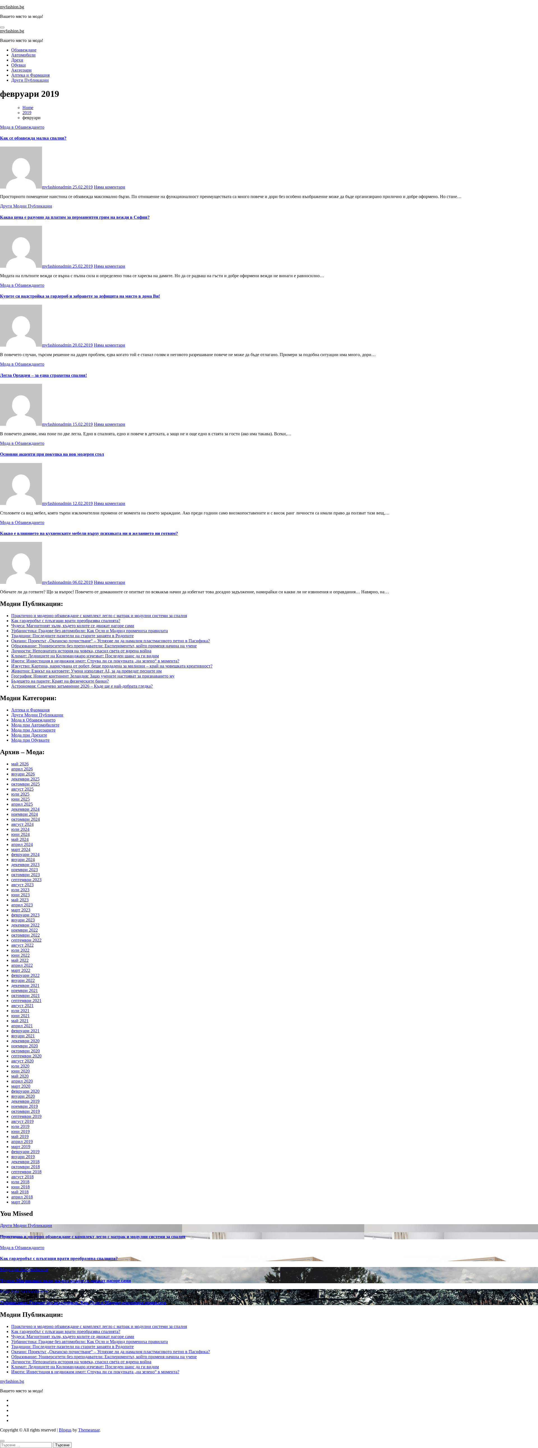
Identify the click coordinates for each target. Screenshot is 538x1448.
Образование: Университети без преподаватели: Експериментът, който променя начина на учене (104, 645)
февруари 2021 (25, 1030)
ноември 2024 (24, 814)
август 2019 (22, 1121)
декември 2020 (25, 1040)
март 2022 (20, 970)
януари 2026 (23, 774)
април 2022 (22, 965)
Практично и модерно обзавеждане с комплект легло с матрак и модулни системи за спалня (99, 615)
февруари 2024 (25, 854)
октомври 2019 (25, 1111)
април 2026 (22, 769)
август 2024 (22, 824)
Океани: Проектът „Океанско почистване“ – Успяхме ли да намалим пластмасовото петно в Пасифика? (110, 640)
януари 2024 (23, 859)
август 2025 (22, 789)
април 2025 (22, 804)
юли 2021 (20, 1010)
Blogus (65, 1430)
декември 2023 (25, 864)
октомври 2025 (25, 784)
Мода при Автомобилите (35, 725)
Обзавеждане (23, 50)
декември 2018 (25, 1161)
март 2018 (20, 1202)
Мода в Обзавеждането (22, 127)
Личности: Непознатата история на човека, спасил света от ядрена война (81, 650)
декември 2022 (25, 925)
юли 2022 (20, 950)
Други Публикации (30, 80)
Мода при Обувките (30, 740)
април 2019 (22, 1141)
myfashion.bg (12, 6)
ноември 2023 (24, 869)
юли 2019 (20, 1126)
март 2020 (20, 1086)
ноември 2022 (24, 930)
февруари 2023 (25, 915)
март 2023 (20, 910)
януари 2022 (23, 980)
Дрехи (17, 60)
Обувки (18, 65)
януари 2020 (23, 1096)
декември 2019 (25, 1101)
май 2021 (20, 1020)
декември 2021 (25, 985)
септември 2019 (26, 1116)
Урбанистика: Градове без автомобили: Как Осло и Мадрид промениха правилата (89, 630)
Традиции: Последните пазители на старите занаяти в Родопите (72, 635)
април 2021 (22, 1025)
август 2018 (22, 1176)
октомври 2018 (25, 1166)
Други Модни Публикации (26, 206)
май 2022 (20, 960)
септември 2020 (26, 1056)
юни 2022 (20, 955)
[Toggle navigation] (2, 27)
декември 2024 (25, 809)
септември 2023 (26, 879)
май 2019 (20, 1136)
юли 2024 (20, 829)
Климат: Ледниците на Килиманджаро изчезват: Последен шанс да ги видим (85, 656)
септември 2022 (26, 940)
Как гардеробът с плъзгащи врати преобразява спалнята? (65, 620)
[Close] (2, 1441)
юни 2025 (20, 799)
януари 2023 (23, 920)
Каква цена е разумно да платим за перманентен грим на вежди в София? (75, 217)
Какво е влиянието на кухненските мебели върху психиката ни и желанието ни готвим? (89, 533)
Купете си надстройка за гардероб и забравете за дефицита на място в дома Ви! (80, 296)
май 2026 (20, 763)
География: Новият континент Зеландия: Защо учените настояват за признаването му (93, 676)
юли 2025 (20, 794)
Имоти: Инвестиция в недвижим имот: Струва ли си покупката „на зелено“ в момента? (95, 661)
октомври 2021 (25, 995)
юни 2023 (20, 894)
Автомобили (23, 55)
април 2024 (22, 844)
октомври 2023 (25, 874)
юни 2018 (20, 1186)
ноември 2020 (24, 1045)
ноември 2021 (24, 990)
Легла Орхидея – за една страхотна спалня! (43, 375)
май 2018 (20, 1192)
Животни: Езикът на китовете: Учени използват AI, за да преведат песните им (86, 671)
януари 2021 (23, 1035)
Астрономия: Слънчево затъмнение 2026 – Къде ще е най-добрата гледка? (82, 686)
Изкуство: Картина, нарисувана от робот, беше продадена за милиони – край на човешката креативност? (111, 666)
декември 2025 (25, 779)
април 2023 (22, 904)
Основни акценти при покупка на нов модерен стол (52, 454)
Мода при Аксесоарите (33, 730)
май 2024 (20, 839)
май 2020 (20, 1076)
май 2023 (20, 899)
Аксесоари (21, 70)
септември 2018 (26, 1171)
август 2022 (22, 945)
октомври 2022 (25, 935)
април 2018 (22, 1197)
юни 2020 (20, 1071)
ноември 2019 (24, 1106)
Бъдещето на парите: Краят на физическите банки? (60, 681)
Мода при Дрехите (29, 735)
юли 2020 (20, 1066)
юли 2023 (20, 889)
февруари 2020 (25, 1091)
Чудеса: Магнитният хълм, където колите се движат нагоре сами (72, 625)
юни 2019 (20, 1131)
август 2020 (22, 1061)
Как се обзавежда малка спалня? (33, 138)
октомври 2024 (25, 819)
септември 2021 (26, 1000)
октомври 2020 (25, 1051)
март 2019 (20, 1146)
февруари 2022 (25, 975)
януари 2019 (23, 1156)
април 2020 (22, 1081)
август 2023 (22, 884)
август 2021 (22, 1005)
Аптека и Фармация (30, 75)
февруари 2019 (25, 1151)
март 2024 (20, 849)
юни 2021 (20, 1015)
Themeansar (88, 1430)
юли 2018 (20, 1181)
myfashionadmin (57, 187)
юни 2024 (20, 834)
